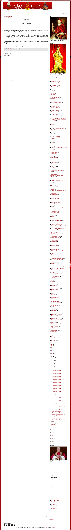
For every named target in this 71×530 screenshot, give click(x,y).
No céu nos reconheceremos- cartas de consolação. (59, 207)
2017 (52, 429)
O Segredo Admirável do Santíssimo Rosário (58, 225)
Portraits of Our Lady (54, 263)
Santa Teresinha (53, 293)
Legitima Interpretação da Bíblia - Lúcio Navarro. (58, 180)
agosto (53, 421)
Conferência (53, 127)
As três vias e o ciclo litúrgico (55, 97)
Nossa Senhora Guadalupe (55, 212)
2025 (52, 441)
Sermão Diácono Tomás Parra (55, 317)
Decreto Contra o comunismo (55, 496)
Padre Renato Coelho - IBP (55, 249)
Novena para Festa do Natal (55, 217)
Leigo (52, 182)
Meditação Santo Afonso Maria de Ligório (57, 190)
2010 (52, 347)
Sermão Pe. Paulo (54, 322)
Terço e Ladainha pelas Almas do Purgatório (58, 486)
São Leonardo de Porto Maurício (56, 302)
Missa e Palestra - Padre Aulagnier (57, 394)
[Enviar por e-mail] (15, 48)
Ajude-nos (11, 10)
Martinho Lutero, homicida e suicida (56, 482)
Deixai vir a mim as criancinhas (56, 139)
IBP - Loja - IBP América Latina (56, 505)
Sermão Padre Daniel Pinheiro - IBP (56, 318)
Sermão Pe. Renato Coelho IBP (56, 323)
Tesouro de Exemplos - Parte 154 (57, 412)
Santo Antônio (53, 294)
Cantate (52, 105)
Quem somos (6, 10)
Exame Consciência (54, 157)
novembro (54, 426)
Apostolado (53, 94)
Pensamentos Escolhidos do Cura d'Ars (57, 258)
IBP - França (53, 504)
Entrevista (52, 149)
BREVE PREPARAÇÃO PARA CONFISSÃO (58, 484)
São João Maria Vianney (55, 301)
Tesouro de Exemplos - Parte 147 (57, 385)
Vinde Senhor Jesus (54, 340)
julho (53, 366)
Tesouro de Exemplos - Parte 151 (57, 400)
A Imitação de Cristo (54, 84)
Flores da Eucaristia (54, 162)
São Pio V (52, 306)
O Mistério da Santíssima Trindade (56, 224)
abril (53, 362)
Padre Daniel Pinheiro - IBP (55, 236)
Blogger (53, 527)
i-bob (47, 527)
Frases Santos (53, 166)
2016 (52, 356)
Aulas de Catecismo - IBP (55, 99)
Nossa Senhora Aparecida (55, 211)
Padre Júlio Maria (54, 240)
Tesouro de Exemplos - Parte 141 (57, 370)
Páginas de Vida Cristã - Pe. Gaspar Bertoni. (58, 250)
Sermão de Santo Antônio (55, 311)
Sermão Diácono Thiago (55, 315)
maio (53, 363)
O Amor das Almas (54, 219)
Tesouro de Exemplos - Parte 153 (57, 408)
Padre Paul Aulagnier (54, 246)
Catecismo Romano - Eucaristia (56, 115)
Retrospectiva (53, 277)
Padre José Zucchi (54, 238)
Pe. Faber (52, 253)
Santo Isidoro (53, 298)
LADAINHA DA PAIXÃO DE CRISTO (57, 492)
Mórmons (52, 205)
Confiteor (52, 129)
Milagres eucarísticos (54, 194)
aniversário (53, 93)
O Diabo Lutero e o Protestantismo (56, 220)
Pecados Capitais (53, 254)
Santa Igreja (53, 286)
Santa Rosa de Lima (54, 290)
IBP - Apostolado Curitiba (55, 500)
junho (53, 365)
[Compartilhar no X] (17, 48)
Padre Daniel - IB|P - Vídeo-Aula (56, 233)
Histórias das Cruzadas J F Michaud (56, 170)
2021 (52, 435)
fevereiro (53, 359)
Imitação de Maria (54, 174)
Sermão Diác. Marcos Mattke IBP (56, 313)
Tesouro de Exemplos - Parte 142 (57, 373)
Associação (53, 98)
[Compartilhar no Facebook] (18, 48)
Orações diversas (53, 229)
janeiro (53, 357)
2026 (52, 443)
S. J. (52, 280)
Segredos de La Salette (54, 307)
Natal (52, 206)
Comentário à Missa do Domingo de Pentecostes (58, 494)
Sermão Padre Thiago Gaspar (55, 319)
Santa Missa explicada (54, 289)
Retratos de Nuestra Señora (55, 276)
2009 (52, 345)
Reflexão (52, 272)
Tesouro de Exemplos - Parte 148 (57, 388)
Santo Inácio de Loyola (54, 297)
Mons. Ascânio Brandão (55, 201)
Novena (52, 216)
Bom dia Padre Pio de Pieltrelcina (56, 102)
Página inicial (26, 78)
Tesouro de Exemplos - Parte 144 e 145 (58, 379)
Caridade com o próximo (55, 106)
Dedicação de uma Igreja (55, 136)
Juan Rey (52, 179)
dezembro (53, 427)
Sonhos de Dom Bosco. (54, 326)
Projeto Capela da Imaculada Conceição (20, 10)
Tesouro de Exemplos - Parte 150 (57, 397)
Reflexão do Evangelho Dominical (56, 273)
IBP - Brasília (53, 501)
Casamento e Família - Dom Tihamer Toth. (58, 387)
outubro (53, 424)
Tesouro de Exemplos (54, 330)
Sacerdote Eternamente (54, 282)
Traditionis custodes (54, 332)
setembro (53, 423)
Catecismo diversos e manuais (55, 110)
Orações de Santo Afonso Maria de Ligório (57, 228)
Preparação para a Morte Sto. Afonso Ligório (58, 266)
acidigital (52, 90)
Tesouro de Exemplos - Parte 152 (57, 405)
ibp (51, 171)
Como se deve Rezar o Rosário (56, 488)
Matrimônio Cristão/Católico (55, 186)
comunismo (53, 124)
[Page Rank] (51, 519)
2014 (52, 353)
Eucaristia (52, 156)
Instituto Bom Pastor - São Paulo (56, 177)
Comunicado (53, 123)
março (53, 360)
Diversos (52, 142)
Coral (52, 132)
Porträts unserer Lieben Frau (55, 264)
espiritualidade (53, 153)
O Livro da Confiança (54, 223)
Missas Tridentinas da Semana (56, 411)
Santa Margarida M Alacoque (55, 288)
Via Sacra (52, 336)
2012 (52, 350)
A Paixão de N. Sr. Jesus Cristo (56, 85)
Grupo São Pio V (54, 167)
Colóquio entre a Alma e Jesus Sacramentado (58, 118)
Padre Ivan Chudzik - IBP (55, 237)
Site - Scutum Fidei (54, 508)
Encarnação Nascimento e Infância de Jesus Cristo (59, 147)
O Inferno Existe (53, 221)
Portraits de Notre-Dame (55, 262)
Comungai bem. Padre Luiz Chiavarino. (57, 121)
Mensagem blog (53, 193)
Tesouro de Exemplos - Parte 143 (57, 376)
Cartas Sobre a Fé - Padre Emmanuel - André (58, 107)
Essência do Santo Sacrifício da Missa (57, 154)
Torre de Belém (53, 331)
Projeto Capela (53, 269)
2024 (52, 440)
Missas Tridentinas (55, 403)
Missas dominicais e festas (55, 199)
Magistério (52, 185)
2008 (52, 344)
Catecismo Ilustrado (54, 111)
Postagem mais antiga (44, 78)
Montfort (52, 203)
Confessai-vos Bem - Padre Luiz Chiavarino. (58, 128)
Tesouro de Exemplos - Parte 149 (57, 391)
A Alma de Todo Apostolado (55, 81)
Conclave (52, 125)
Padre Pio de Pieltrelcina (55, 248)
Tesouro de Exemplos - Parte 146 (57, 382)
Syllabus (52, 327)
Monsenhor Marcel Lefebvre (55, 202)
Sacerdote (52, 281)
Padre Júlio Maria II (54, 241)
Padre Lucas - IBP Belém (55, 242)
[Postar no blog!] (16, 48)
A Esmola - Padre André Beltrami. (56, 82)
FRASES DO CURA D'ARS (55, 490)
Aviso (52, 101)
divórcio (52, 143)
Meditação (52, 189)
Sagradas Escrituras (54, 284)
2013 (52, 351)
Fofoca (52, 163)
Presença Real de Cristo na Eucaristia (57, 268)
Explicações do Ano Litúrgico (55, 158)
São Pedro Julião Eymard (55, 305)
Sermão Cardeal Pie (54, 310)
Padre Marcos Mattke (54, 245)
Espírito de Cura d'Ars (54, 152)
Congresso (52, 131)
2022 (52, 437)
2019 (52, 432)
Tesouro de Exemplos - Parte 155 (57, 418)
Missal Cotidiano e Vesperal (55, 198)
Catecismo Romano (54, 114)
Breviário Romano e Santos (55, 103)
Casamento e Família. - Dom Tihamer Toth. (58, 409)
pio (51, 260)
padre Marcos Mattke (54, 232)
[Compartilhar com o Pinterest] (19, 48)
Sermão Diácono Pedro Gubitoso (56, 314)
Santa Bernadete (53, 285)
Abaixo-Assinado (54, 86)
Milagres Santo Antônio (54, 195)
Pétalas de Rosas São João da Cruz (56, 259)
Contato (29, 10)
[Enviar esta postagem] (13, 48)
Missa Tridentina (53, 197)
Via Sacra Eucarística (54, 337)
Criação (52, 133)
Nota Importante (53, 215)
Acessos (52, 89)
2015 (52, 354)
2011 (52, 348)
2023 (52, 438)
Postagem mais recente (7, 78)
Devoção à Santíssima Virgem (55, 141)
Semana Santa (53, 309)
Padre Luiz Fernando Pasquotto (56, 244)
